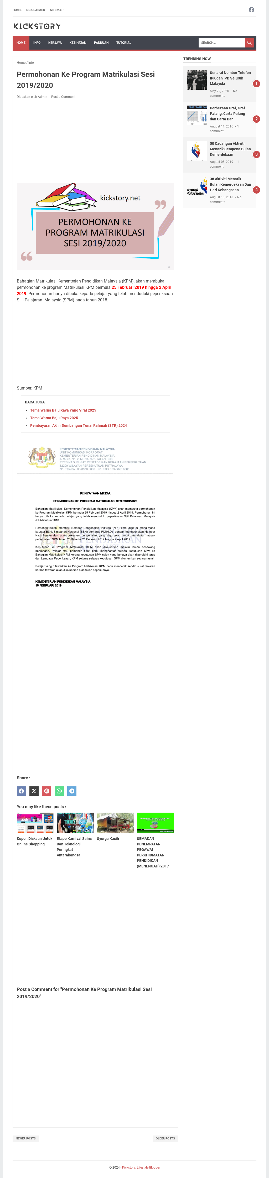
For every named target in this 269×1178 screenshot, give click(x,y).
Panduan (101, 43)
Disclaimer (35, 10)
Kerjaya (55, 43)
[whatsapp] (59, 791)
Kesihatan (78, 43)
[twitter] (34, 791)
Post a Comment (63, 97)
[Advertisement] (95, 142)
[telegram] (71, 791)
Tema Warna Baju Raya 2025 (54, 418)
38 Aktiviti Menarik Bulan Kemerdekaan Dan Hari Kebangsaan (230, 184)
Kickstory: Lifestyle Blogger (141, 1167)
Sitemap (57, 10)
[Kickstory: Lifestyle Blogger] (37, 26)
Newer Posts (26, 1138)
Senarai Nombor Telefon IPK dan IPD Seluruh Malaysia (230, 78)
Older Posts (165, 1138)
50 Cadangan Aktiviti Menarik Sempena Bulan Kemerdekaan (230, 149)
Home (17, 10)
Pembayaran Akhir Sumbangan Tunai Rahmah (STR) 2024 (78, 425)
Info (36, 43)
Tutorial (123, 43)
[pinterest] (46, 791)
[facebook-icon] (251, 10)
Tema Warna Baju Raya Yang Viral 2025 (63, 410)
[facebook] (21, 791)
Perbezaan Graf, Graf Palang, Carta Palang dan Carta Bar (227, 113)
